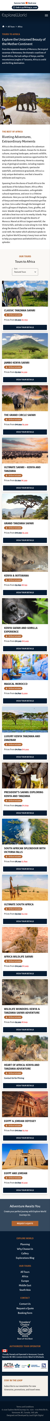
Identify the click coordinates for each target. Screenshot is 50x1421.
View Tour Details (25, 327)
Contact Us (25, 1304)
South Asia (25, 1290)
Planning (25, 1244)
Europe (25, 1281)
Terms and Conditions (25, 1407)
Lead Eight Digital (36, 1415)
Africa (25, 1276)
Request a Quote (25, 1223)
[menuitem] (25, 1244)
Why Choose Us (25, 1249)
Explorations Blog (25, 1258)
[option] (25, 98)
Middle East (25, 1285)
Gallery (25, 1253)
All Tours (25, 1272)
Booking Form (25, 1313)
